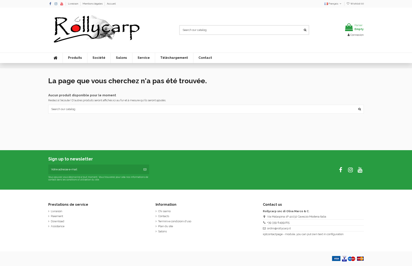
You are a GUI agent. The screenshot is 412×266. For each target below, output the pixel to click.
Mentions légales (93, 3)
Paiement (57, 216)
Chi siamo (164, 211)
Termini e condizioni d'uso (174, 221)
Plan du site (165, 226)
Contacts (163, 216)
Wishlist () (357, 3)
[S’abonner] (145, 169)
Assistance (57, 226)
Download (57, 221)
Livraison (73, 3)
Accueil (111, 3)
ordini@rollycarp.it (279, 228)
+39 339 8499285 (278, 222)
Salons (162, 231)
